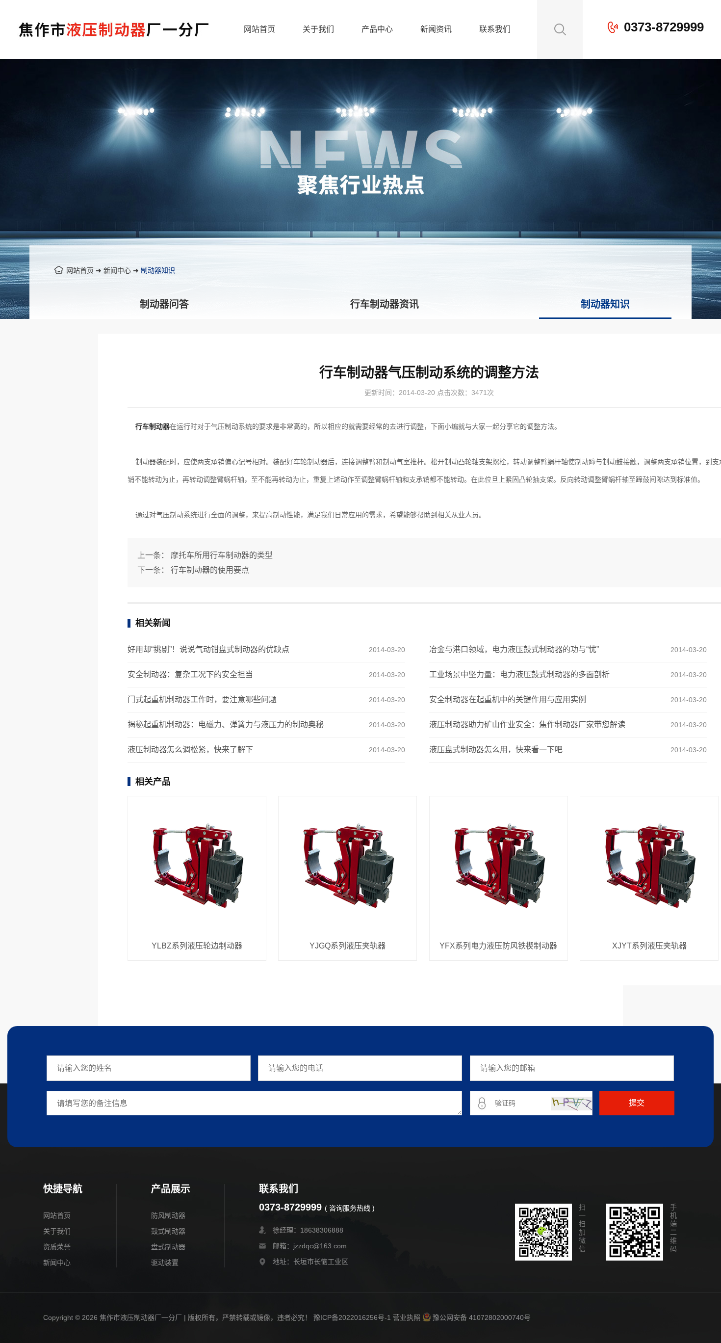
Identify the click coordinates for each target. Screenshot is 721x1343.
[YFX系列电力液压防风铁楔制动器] (499, 866)
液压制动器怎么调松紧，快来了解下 (190, 749)
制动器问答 (164, 304)
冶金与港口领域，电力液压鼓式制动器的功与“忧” (514, 649)
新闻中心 (117, 270)
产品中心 (377, 29)
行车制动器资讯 (384, 304)
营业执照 (406, 1317)
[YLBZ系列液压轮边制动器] (197, 866)
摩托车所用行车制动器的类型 (222, 555)
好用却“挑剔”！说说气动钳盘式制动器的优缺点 (208, 649)
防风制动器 (168, 1215)
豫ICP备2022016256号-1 (352, 1317)
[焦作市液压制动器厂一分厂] (113, 51)
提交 (636, 1103)
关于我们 (318, 29)
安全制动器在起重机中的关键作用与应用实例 (507, 699)
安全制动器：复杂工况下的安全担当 (190, 674)
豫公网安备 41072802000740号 (482, 1317)
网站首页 (259, 29)
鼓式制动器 (168, 1231)
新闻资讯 (436, 29)
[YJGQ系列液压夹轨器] (347, 866)
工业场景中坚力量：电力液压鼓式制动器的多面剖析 (519, 674)
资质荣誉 (57, 1247)
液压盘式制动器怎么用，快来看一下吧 (496, 749)
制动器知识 (158, 270)
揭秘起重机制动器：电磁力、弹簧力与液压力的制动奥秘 (226, 724)
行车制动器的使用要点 (210, 570)
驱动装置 (165, 1262)
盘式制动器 (168, 1247)
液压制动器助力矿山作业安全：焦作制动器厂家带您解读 (527, 724)
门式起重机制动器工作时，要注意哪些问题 (202, 699)
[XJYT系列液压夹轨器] (649, 866)
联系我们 (495, 29)
